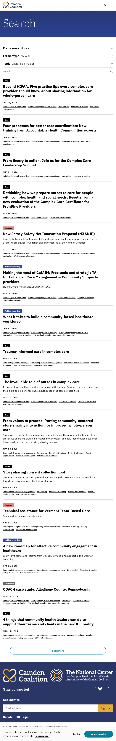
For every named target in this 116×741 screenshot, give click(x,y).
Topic (6, 63)
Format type (11, 56)
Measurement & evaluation (14, 603)
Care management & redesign (44, 332)
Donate (8, 717)
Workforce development (60, 217)
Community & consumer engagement (46, 362)
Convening (66, 176)
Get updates (11, 699)
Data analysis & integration (14, 106)
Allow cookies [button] (98, 734)
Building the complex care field (16, 141)
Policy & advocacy (76, 453)
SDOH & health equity (12, 300)
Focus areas (11, 48)
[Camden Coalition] (12, 5)
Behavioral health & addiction (76, 362)
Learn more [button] (42, 736)
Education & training (79, 106)
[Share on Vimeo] (108, 687)
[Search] (105, 5)
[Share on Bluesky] (100, 688)
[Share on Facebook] (105, 687)
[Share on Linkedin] (95, 687)
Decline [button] (77, 734)
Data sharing (63, 106)
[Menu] (111, 5)
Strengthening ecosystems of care (42, 106)
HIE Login (22, 717)
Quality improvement (87, 401)
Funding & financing (85, 297)
